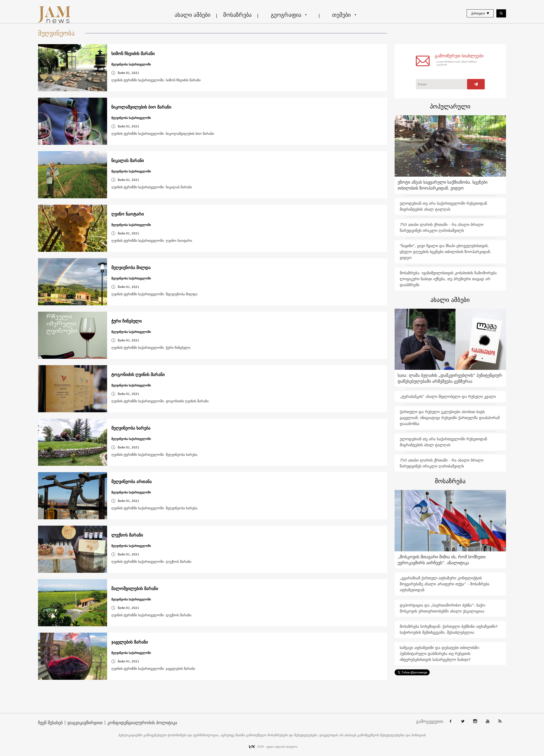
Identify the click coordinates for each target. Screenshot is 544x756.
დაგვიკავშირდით (85, 723)
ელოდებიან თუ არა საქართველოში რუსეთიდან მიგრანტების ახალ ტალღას (443, 206)
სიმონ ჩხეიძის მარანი (133, 53)
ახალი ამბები (192, 15)
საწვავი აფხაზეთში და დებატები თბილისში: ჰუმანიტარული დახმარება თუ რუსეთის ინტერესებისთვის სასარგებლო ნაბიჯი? (440, 653)
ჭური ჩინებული (126, 321)
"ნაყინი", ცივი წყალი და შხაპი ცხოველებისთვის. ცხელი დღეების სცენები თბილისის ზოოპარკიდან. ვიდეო (445, 251)
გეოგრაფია (286, 15)
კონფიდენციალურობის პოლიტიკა (142, 723)
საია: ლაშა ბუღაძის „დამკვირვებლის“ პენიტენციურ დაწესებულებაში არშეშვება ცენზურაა (450, 378)
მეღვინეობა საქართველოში (131, 64)
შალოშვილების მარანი (134, 588)
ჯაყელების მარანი (129, 642)
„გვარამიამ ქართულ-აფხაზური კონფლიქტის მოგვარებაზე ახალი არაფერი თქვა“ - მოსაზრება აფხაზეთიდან (444, 584)
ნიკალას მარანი (127, 160)
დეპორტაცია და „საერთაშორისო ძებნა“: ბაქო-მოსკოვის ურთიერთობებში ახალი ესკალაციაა (443, 608)
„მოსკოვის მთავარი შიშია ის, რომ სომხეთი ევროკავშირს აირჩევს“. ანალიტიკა (442, 559)
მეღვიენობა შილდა (131, 267)
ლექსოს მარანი (127, 535)
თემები (341, 15)
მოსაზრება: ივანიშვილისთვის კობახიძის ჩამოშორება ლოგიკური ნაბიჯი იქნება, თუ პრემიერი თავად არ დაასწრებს (448, 279)
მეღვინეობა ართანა (131, 481)
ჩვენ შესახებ (50, 723)
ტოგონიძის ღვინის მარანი (138, 374)
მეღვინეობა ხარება (130, 428)
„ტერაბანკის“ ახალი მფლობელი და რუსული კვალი (448, 396)
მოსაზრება (237, 15)
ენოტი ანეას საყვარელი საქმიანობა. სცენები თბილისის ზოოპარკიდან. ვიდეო (442, 185)
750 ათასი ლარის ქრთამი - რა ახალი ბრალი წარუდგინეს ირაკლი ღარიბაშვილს (441, 227)
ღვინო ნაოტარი (127, 214)
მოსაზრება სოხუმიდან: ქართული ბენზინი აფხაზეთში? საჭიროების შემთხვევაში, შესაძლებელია (449, 629)
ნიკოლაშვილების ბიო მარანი (141, 107)
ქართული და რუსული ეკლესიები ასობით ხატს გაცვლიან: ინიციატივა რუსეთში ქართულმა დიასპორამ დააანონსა (450, 417)
